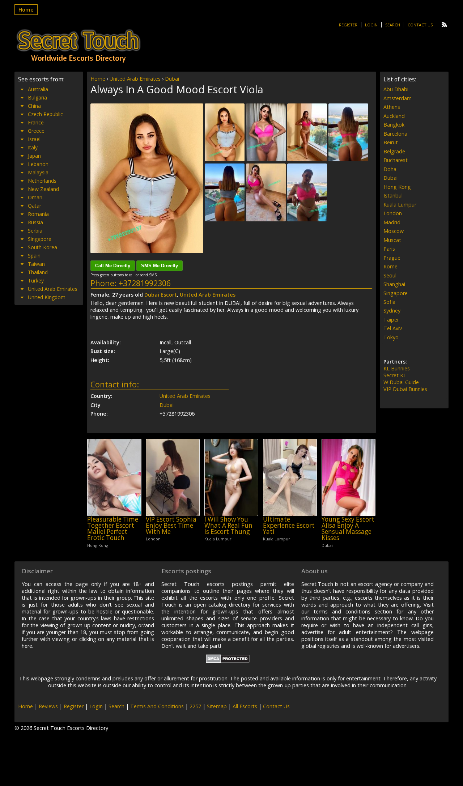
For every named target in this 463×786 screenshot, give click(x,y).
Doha (389, 169)
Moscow (393, 231)
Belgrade (394, 151)
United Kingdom (46, 297)
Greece (36, 130)
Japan (34, 155)
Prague (391, 257)
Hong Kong (397, 186)
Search (392, 24)
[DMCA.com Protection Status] (228, 661)
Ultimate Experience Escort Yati (289, 525)
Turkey (36, 280)
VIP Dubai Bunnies (405, 389)
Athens (391, 106)
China (34, 105)
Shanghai (394, 284)
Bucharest (395, 160)
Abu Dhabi (395, 89)
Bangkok (393, 124)
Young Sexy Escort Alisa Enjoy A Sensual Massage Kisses (348, 528)
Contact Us (420, 24)
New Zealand (43, 189)
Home (26, 9)
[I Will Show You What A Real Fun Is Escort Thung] (231, 477)
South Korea (42, 247)
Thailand (38, 272)
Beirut (390, 142)
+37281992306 (145, 283)
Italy (33, 147)
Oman (35, 197)
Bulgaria (37, 97)
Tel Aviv (392, 328)
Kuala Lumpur (399, 204)
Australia (38, 89)
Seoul (389, 275)
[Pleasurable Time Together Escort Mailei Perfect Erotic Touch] (114, 477)
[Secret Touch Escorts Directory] (78, 45)
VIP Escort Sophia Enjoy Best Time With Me (171, 525)
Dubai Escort (160, 294)
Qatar (34, 205)
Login (371, 24)
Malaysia (38, 172)
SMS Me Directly (159, 265)
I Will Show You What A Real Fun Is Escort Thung (228, 525)
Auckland (394, 115)
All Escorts (245, 706)
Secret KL (394, 375)
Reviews (48, 706)
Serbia (35, 230)
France (36, 122)
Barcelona (395, 133)
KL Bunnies (396, 368)
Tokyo (391, 337)
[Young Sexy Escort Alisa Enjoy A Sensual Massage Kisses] (348, 477)
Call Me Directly (112, 265)
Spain (34, 255)
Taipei (390, 319)
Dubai (172, 78)
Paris (389, 248)
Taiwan (36, 263)
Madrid (391, 222)
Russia (35, 222)
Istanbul (393, 195)
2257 (195, 706)
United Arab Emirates (135, 78)
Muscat (392, 240)
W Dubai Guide (401, 382)
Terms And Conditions (157, 706)
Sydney (391, 310)
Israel (34, 139)
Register (348, 24)
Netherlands (42, 180)
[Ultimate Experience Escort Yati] (290, 477)
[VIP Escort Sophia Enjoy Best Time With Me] (172, 477)
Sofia (389, 301)
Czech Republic (45, 114)
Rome (390, 266)
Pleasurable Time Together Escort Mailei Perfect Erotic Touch (112, 528)
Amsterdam (397, 98)
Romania (38, 214)
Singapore (39, 238)
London (392, 213)
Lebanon (38, 164)
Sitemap (217, 706)
